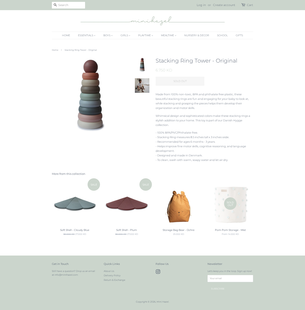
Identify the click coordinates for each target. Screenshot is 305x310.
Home (66, 35)
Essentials (86, 35)
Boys (107, 35)
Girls (125, 35)
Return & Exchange (114, 280)
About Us (109, 271)
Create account (224, 5)
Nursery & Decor (196, 35)
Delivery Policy (112, 275)
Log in (201, 5)
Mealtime (168, 35)
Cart (250, 5)
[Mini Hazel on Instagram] (158, 272)
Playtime (144, 35)
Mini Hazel (163, 301)
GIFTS (239, 35)
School (222, 35)
